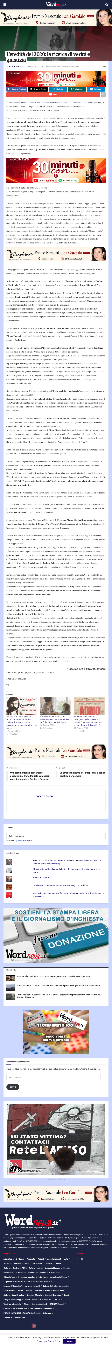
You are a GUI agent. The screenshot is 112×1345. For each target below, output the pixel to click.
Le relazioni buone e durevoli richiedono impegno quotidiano (60, 885)
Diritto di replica (35, 1268)
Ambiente (31, 1259)
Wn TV (57, 1299)
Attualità (7, 1263)
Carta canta (37, 1263)
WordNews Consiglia (12, 1304)
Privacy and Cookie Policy (48, 1341)
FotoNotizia (8, 1272)
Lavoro (27, 1286)
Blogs (26, 1304)
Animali (41, 1259)
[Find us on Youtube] (82, 1259)
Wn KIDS (47, 1299)
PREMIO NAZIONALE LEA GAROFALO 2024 (22, 1313)
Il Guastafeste (9, 1277)
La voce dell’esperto (41, 1281)
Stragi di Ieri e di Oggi (12, 1299)
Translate (27, 840)
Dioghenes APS (19, 1268)
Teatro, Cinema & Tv (32, 1299)
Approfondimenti (49, 66)
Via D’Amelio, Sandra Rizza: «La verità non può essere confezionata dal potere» (53, 976)
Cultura (7, 1268)
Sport (66, 1295)
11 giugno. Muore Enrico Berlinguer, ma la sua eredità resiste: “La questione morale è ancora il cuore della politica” (88, 721)
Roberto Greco (15, 66)
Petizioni (38, 1290)
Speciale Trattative (53, 1295)
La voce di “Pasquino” (13, 1286)
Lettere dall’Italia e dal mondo (55, 1286)
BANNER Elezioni (57, 1304)
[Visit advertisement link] (56, 17)
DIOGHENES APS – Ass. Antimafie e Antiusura (32, 1308)
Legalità (37, 1286)
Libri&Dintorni (9, 1290)
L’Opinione (8, 1281)
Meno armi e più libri (42, 877)
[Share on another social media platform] (103, 94)
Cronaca (48, 1263)
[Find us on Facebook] (77, 1259)
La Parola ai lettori (22, 1281)
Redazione (47, 1313)
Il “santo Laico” (55, 1272)
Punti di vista (58, 1290)
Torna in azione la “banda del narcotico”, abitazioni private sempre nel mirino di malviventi (59, 985)
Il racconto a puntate (26, 1277)
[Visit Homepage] (56, 5)
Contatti (7, 1308)
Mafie (20, 1290)
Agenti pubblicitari (39, 1304)
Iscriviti (12, 1086)
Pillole (47, 1290)
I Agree (69, 1341)
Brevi (26, 1263)
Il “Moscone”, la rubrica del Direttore (31, 1272)
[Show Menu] (5, 4)
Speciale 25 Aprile (34, 1295)
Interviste (42, 1277)
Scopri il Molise (18, 1295)
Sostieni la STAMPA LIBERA (15, 1317)
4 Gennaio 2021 (32, 66)
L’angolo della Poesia (58, 1277)
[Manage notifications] (34, 1325)
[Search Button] (106, 4)
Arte (66, 1259)
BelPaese (17, 1263)
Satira (6, 1295)
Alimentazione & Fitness (14, 1259)
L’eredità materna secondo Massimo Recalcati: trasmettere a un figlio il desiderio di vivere (55, 719)
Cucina (58, 1263)
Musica (29, 1290)
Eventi (66, 1268)
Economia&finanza (52, 1268)
